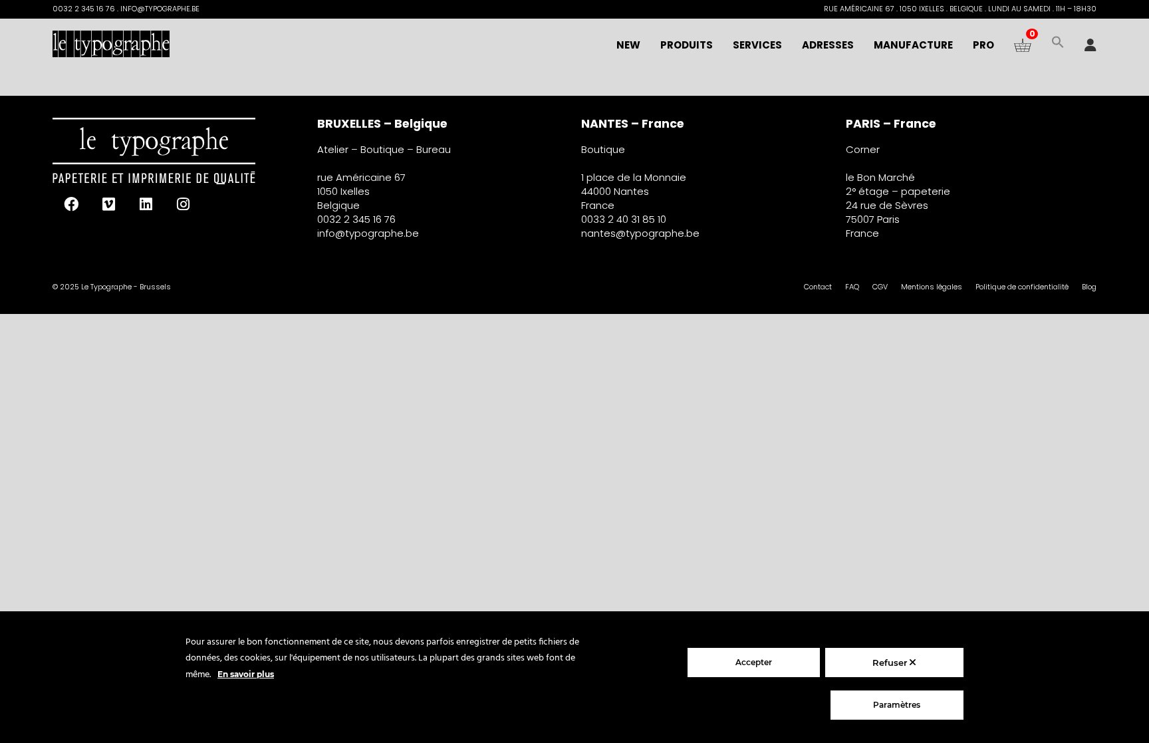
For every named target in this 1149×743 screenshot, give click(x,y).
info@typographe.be (368, 233)
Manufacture (913, 45)
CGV (880, 286)
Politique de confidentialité (1022, 286)
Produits (686, 45)
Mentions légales (931, 286)
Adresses (828, 45)
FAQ (852, 286)
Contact (818, 286)
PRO (983, 45)
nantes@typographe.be (640, 233)
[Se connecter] (1090, 45)
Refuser (891, 662)
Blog (1089, 286)
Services (757, 45)
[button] (1058, 45)
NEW (628, 45)
